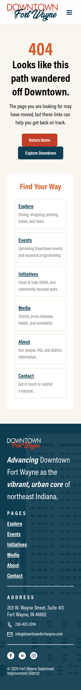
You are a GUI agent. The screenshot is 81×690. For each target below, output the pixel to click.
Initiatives (17, 544)
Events (14, 533)
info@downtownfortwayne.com (38, 634)
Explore (14, 523)
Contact (15, 575)
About (13, 565)
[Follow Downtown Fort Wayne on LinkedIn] (23, 655)
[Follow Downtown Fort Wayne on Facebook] (11, 655)
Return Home (39, 140)
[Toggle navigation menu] (69, 12)
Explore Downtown (40, 153)
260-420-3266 (25, 624)
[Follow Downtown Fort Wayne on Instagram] (33, 655)
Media (13, 554)
